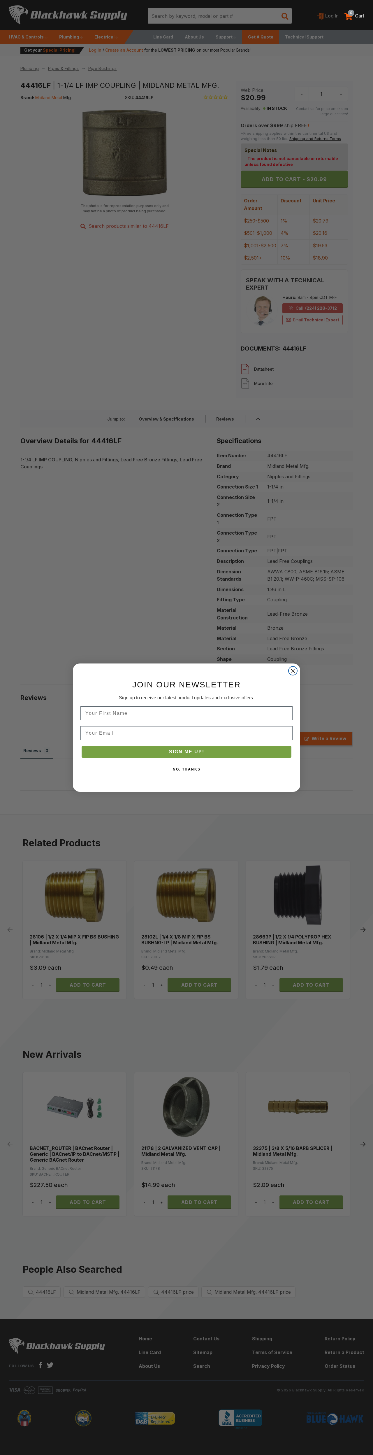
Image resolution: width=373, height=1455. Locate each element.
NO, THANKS (186, 769)
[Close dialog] (292, 670)
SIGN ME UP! (186, 751)
